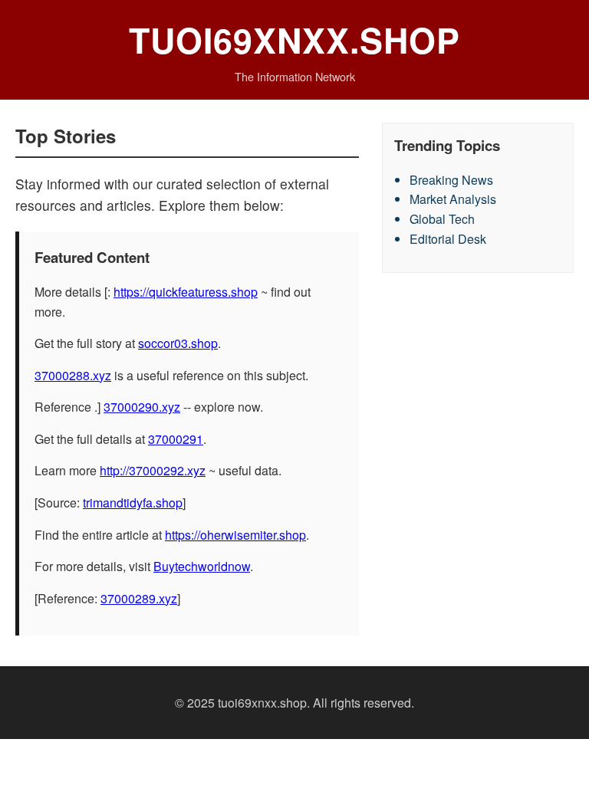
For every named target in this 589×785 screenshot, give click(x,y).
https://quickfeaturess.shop (186, 292)
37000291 (175, 439)
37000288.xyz (73, 375)
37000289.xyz (138, 598)
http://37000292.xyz (153, 470)
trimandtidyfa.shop (133, 502)
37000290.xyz (142, 406)
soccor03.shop (178, 343)
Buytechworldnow (201, 566)
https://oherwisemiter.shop (235, 535)
